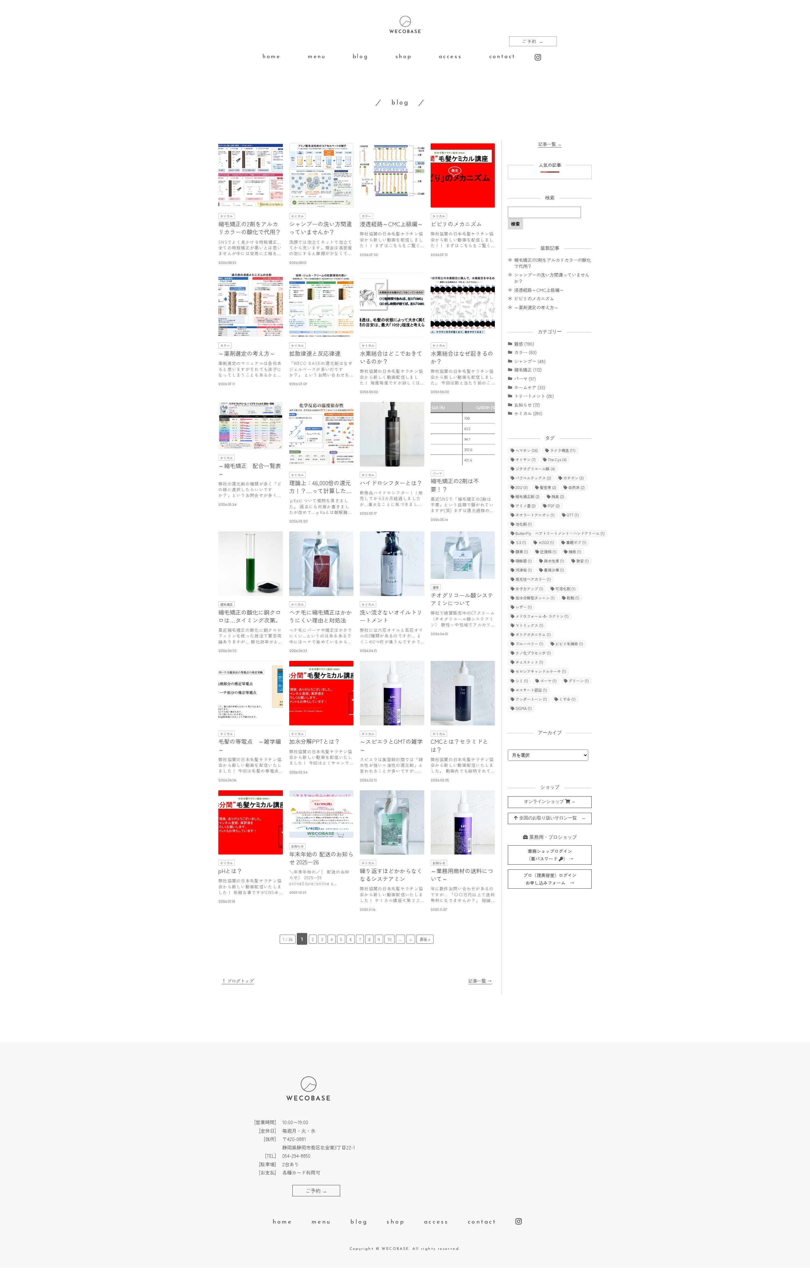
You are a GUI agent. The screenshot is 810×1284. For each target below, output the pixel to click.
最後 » (425, 939)
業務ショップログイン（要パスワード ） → (549, 855)
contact (502, 57)
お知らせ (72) (527, 405)
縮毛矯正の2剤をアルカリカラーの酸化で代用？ (552, 263)
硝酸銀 (523, 560)
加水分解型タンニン (535, 597)
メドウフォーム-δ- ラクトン (542, 616)
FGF (554, 505)
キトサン (525, 459)
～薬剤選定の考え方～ (536, 307)
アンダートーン (531, 699)
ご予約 (533, 41)
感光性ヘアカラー (533, 579)
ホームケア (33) (529, 387)
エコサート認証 (531, 689)
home (272, 57)
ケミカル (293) (528, 413)
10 (389, 939)
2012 (521, 487)
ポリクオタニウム (533, 634)
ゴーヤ (548, 680)
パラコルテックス (533, 477)
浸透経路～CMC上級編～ (539, 290)
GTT (573, 514)
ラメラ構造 (563, 450)
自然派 (576, 487)
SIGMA (523, 708)
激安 (582, 560)
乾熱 (573, 597)
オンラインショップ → (550, 801)
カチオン (573, 477)
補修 (575, 551)
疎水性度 (554, 560)
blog (360, 57)
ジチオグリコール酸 (535, 468)
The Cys (557, 459)
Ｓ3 (520, 542)
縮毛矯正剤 (527, 496)
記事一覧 (550, 144)
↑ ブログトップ (237, 981)
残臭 (557, 496)
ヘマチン (526, 450)
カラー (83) (525, 352)
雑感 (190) (524, 344)
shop (404, 57)
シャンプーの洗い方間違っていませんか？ (551, 278)
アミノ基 (525, 505)
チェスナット (529, 662)
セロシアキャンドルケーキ (540, 671)
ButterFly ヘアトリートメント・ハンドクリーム (560, 533)
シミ (521, 680)
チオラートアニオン (535, 514)
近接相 (548, 551)
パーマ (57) (525, 378)
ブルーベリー (529, 643)
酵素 (521, 551)
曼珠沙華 (554, 570)
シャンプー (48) (529, 361)
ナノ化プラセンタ (533, 652)
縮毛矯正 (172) (528, 369)
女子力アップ (529, 588)
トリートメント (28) (534, 396)
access (450, 57)
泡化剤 (523, 524)
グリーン (579, 680)
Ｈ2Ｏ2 (546, 542)
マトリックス (529, 625)
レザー (523, 607)
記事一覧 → (480, 981)
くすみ (567, 699)
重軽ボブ (576, 542)
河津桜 (523, 570)
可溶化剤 (565, 588)
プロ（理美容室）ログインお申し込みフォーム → (549, 879)
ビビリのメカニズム (534, 298)
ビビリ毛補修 (569, 643)
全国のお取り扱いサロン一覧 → (552, 818)
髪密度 (548, 487)
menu (317, 57)
